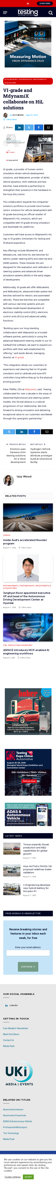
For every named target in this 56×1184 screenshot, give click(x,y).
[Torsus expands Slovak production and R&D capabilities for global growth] (11, 848)
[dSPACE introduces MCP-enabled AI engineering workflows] (28, 627)
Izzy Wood (17, 115)
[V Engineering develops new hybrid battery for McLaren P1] (11, 889)
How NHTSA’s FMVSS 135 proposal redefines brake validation (37, 869)
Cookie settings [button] (13, 1177)
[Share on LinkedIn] (19, 127)
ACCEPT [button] (28, 1177)
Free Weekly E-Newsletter (15, 1028)
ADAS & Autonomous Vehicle (17, 1121)
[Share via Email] (48, 127)
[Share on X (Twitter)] (29, 127)
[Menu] (5, 12)
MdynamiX (30, 389)
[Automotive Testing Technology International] (28, 12)
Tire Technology (11, 1133)
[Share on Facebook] (38, 127)
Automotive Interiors (13, 1109)
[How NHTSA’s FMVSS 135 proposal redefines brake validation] (11, 870)
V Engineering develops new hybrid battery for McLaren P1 (36, 888)
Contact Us (8, 1040)
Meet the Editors (11, 1034)
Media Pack (8, 1046)
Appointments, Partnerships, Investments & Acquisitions (25, 81)
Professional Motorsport (15, 1127)
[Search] (50, 12)
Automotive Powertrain (14, 1115)
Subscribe (45, 3)
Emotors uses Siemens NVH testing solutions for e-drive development (16, 456)
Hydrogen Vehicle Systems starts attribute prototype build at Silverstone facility (41, 456)
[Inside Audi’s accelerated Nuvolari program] (28, 517)
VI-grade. (20, 357)
